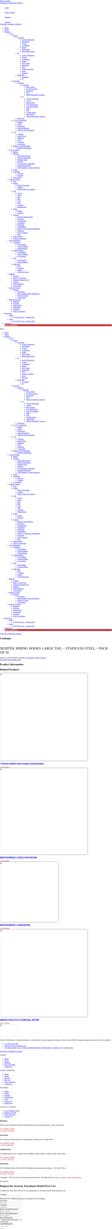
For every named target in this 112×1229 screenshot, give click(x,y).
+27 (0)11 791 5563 (7, 1159)
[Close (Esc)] (7, 1226)
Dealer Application (10, 325)
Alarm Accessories (19, 238)
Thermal (25, 73)
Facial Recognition (24, 156)
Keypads (21, 219)
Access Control (14, 150)
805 (19, 197)
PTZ (23, 67)
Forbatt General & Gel (21, 280)
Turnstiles (16, 172)
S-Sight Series (31, 112)
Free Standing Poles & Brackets (28, 294)
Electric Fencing (14, 288)
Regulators (17, 307)
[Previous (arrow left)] (1, 1228)
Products (7, 32)
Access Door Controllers (26, 164)
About (6, 30)
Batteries (12, 274)
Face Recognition (32, 107)
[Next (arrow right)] (3, 1228)
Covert (24, 44)
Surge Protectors (23, 128)
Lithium (16, 282)
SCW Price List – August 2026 (24, 317)
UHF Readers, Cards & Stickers (29, 168)
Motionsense (22, 207)
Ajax (15, 181)
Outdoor (20, 213)
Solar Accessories (19, 311)
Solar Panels (17, 305)
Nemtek (16, 290)
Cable (20, 124)
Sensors (20, 187)
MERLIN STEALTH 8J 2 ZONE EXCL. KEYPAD (19, 1020)
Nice (14, 258)
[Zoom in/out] (1, 1226)
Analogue (21, 38)
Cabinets (21, 134)
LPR (28, 109)
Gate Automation (15, 240)
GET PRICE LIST (6, 1224)
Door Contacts (23, 233)
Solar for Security (15, 300)
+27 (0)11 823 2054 (7, 1131)
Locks (15, 170)
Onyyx (20, 193)
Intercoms (16, 264)
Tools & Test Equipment (26, 130)
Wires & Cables (23, 296)
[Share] (5, 1226)
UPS (19, 140)
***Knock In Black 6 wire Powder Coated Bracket (22, 763)
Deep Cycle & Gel (19, 278)
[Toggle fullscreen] (3, 1226)
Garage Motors (23, 246)
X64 (19, 203)
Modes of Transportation (21, 146)
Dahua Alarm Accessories (26, 189)
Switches (21, 142)
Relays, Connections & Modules (29, 229)
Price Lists (8, 313)
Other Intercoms (23, 272)
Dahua (15, 36)
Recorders (21, 75)
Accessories (17, 177)
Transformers (22, 221)
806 (19, 199)
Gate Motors (22, 244)
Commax (21, 268)
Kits (19, 235)
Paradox (16, 215)
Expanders (21, 223)
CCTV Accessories (19, 120)
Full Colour (26, 49)
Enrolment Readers (24, 166)
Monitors (21, 138)
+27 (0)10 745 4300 (7, 1174)
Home (6, 28)
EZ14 (19, 195)
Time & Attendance (24, 158)
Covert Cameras (31, 89)
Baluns (20, 122)
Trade (11, 319)
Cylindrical (26, 45)
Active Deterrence (28, 40)
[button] (56, 329)
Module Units (22, 160)
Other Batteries (18, 284)
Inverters (16, 303)
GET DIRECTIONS (7, 1129)
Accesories (21, 144)
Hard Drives (22, 136)
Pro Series (29, 91)
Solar (23, 71)
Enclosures (21, 126)
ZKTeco (16, 154)
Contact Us (8, 323)
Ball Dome (25, 42)
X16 (19, 201)
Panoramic (25, 65)
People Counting (27, 69)
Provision (16, 81)
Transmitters (22, 227)
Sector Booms (22, 248)
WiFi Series (30, 114)
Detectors (21, 231)
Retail (11, 315)
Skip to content (5, 1)
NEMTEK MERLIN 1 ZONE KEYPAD (15, 925)
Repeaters (21, 225)
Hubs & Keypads (24, 185)
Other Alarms (17, 237)
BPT (19, 266)
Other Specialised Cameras (35, 95)
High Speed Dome (28, 51)
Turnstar (20, 175)
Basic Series (30, 87)
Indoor (20, 211)
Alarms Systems (14, 179)
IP (18, 53)
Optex (15, 209)
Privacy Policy (61, 1177)
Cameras (21, 83)
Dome (24, 47)
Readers (20, 162)
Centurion (16, 242)
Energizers (21, 292)
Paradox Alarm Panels (25, 217)
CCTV (11, 34)
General (16, 276)
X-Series (21, 205)
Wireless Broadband (24, 148)
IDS (14, 191)
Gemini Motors (18, 250)
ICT (14, 132)
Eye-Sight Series (32, 105)
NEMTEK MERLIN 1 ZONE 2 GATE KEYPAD (18, 857)
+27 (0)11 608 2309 (7, 1145)
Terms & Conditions (74, 1177)
